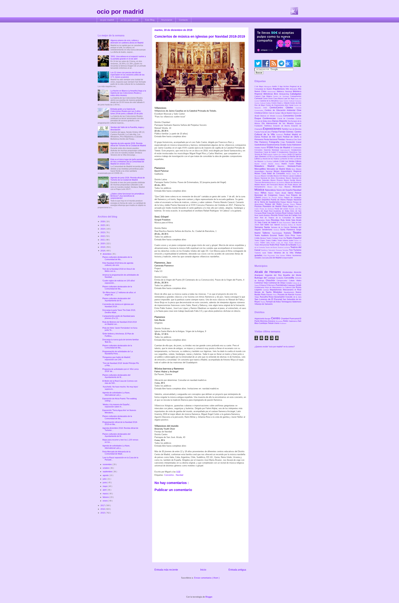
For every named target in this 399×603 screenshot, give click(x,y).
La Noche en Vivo (287, 159)
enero (105, 501)
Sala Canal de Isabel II (268, 222)
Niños (264, 192)
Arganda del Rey (274, 275)
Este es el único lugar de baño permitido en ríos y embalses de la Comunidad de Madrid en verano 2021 (128, 161)
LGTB (269, 156)
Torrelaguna (286, 302)
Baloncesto (272, 91)
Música (260, 189)
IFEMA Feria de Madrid (279, 147)
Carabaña (280, 278)
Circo (265, 113)
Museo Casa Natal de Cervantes (270, 173)
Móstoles (278, 292)
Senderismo (268, 230)
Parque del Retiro (274, 204)
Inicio (203, 569)
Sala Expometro (285, 222)
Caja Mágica (267, 96)
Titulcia (263, 302)
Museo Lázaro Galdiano (292, 176)
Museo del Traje (275, 187)
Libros (298, 161)
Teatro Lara (265, 243)
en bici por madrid (129, 20)
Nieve (258, 193)
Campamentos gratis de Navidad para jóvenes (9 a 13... (118, 317)
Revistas (276, 220)
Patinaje (286, 204)
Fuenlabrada (281, 285)
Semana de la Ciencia (280, 227)
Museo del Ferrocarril (270, 185)
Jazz (257, 156)
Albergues (268, 86)
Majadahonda (276, 290)
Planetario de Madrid (272, 206)
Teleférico (264, 250)
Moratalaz (279, 321)
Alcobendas (288, 272)
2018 (103, 251)
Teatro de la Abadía (288, 245)
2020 (103, 243)
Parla (263, 294)
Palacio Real (285, 195)
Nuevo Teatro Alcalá (278, 193)
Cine (299, 110)
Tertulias (285, 250)
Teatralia (288, 233)
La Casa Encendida (279, 156)
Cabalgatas (295, 94)
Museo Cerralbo (267, 176)
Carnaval (259, 98)
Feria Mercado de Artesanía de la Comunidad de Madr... (116, 453)
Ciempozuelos (283, 280)
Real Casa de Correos (272, 213)
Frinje (283, 142)
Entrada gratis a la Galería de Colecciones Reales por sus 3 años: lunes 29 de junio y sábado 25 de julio (127, 111)
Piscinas (259, 206)
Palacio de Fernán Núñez (273, 197)
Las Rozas (296, 287)
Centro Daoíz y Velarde (281, 103)
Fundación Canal (293, 142)
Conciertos (169, 475)
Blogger (208, 597)
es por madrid (107, 20)
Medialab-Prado (294, 166)
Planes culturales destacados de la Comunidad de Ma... (117, 258)
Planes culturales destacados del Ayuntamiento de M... (116, 299)
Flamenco (264, 142)
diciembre (107, 254)
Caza (281, 101)
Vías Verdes (281, 255)
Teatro (297, 232)
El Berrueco (271, 285)
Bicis (276, 94)
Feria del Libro (265, 132)
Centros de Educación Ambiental (281, 110)
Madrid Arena (274, 164)
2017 (103, 505)
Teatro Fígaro (260, 240)
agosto (106, 475)
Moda (289, 169)
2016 (103, 509)
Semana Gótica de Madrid (291, 225)
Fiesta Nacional (271, 139)
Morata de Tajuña (264, 292)
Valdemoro (296, 302)
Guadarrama (260, 287)
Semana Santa (263, 227)
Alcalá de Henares (268, 271)
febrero (106, 497)
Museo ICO (278, 176)
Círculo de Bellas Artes (263, 121)
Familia (285, 129)
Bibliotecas (269, 94)
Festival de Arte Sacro (272, 137)
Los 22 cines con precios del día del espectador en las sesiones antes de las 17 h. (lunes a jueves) (127, 74)
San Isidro (265, 225)
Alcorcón (297, 272)
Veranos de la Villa (284, 253)
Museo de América (278, 182)
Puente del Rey (295, 209)
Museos (288, 187)
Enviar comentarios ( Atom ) (206, 578)
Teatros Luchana (284, 247)
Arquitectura (279, 89)
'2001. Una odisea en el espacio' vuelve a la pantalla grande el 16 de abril (128, 57)
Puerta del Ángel (262, 211)
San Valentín (275, 225)
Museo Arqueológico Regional (287, 171)
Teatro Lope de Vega (280, 243)
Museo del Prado (286, 185)
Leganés (259, 290)
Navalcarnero (290, 292)
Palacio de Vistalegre (292, 197)
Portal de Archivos (267, 209)
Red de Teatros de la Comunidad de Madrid (280, 218)
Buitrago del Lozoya (265, 277)
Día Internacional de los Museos (278, 123)
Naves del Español (284, 190)
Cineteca (259, 113)
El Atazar (263, 285)
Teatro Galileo (271, 240)
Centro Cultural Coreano (292, 101)
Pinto (275, 294)
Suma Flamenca (288, 230)
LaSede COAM (279, 161)
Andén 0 (276, 86)
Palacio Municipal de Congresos (278, 194)
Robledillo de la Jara (293, 297)
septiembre (108, 472)
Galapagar (291, 285)
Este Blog (149, 20)
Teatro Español (293, 238)
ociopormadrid (287, 258)
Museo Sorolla (290, 180)
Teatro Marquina (295, 243)
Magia (298, 164)
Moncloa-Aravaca (268, 321)
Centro (276, 318)
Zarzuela (265, 258)
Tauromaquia (278, 233)
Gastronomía (273, 144)
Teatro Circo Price (287, 235)
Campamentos (295, 96)
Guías (289, 145)
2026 (103, 221)
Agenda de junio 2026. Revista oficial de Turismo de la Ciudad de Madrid (128, 179)
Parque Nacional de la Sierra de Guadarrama (278, 201)
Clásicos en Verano (268, 116)
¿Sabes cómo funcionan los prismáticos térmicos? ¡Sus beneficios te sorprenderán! (127, 196)
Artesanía (294, 89)
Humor (264, 148)
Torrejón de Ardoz (273, 302)
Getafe (298, 285)
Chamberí (285, 318)
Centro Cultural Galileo (263, 103)
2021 (103, 240)
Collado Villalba (295, 280)
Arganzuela (260, 318)
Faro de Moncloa (294, 129)
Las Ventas (290, 161)
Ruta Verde (286, 220)
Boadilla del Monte (292, 275)
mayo (105, 486)
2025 (103, 225)
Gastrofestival (261, 145)
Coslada (289, 283)
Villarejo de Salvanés (264, 304)
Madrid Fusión (288, 164)
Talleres (267, 233)
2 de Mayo (259, 86)
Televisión (272, 250)
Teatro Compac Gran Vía (276, 238)
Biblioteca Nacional (285, 91)
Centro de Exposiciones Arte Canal (280, 105)
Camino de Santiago (281, 96)
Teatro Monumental (262, 245)
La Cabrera (287, 287)
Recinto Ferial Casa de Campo (284, 215)
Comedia (279, 116)
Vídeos (289, 255)
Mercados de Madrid (276, 169)
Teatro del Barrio (271, 247)
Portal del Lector (282, 209)
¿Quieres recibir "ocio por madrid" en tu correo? (275, 347)
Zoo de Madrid (275, 258)
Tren (291, 250)
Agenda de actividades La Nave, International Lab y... (116, 394)
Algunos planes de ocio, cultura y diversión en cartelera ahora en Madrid (127, 41)
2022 (103, 236)
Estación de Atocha (282, 126)
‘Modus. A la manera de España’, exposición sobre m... (116, 405)
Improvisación (285, 150)
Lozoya (266, 290)
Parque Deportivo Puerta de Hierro (270, 200)
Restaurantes (260, 220)
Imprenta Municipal (272, 150)
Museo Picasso (277, 180)
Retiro (268, 220)
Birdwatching (284, 94)
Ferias (275, 131)
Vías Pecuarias (269, 255)
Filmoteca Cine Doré (293, 139)
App (281, 86)
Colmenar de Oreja (277, 283)
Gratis (283, 144)
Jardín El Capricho (294, 154)
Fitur (257, 142)
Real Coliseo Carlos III (291, 213)
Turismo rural (261, 253)
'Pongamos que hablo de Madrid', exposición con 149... (116, 358)
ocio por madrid (120, 11)
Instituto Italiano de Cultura (277, 154)
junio (105, 482)
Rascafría (264, 297)
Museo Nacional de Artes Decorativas (270, 178)
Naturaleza (270, 190)
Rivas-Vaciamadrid (277, 297)
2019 (103, 247)
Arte (288, 89)
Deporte (283, 121)
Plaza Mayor (288, 206)
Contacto (183, 20)
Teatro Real (274, 245)
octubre (106, 468)
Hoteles (258, 148)
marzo (105, 494)
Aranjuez (260, 275)
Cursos (298, 118)
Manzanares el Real (292, 290)
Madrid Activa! (261, 164)
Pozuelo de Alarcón (286, 294)
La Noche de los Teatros (270, 159)
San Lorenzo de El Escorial (269, 299)
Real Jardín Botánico (263, 215)
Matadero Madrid (266, 166)
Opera (291, 193)
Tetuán (271, 323)
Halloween (296, 145)
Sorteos (277, 230)
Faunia (257, 132)
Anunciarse (166, 20)
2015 (103, 513)
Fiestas (282, 139)
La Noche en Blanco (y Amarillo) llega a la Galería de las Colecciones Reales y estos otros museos (128, 93)
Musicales (297, 187)
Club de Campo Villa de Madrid (280, 113)
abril (105, 490)
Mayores (283, 166)
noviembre (107, 464)
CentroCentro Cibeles (283, 107)
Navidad (179, 475)
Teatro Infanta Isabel (285, 240)
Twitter (270, 253)
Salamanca (293, 321)
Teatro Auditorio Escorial (266, 235)
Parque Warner (286, 202)
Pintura (298, 204)
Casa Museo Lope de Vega (284, 98)
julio (105, 479)
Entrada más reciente (166, 569)
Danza (275, 121)
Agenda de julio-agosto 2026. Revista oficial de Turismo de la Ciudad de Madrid (128, 144)
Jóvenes (263, 156)
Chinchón (271, 280)
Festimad (280, 134)
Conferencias (270, 118)
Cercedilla (289, 277)
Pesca (293, 204)
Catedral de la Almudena (269, 101)
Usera (277, 323)
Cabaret (258, 96)
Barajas (268, 319)
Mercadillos (261, 169)
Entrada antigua (237, 569)
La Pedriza (268, 161)
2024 (103, 229)
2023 (103, 232)
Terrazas (279, 250)
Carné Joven (268, 98)
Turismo (297, 250)
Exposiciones (272, 128)
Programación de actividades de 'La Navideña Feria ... (117, 352)
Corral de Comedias (286, 118)
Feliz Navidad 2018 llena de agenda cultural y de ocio (117, 264)
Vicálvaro (283, 323)
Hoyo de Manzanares (274, 287)
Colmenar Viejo (262, 283)
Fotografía (275, 142)
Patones (269, 294)
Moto (294, 169)
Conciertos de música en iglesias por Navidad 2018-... (118, 305)
